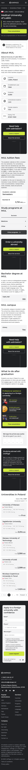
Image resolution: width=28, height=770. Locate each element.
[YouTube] (13, 690)
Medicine (4, 221)
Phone (6, 624)
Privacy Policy (13, 642)
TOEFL (22, 290)
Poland (6, 507)
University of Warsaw (10, 505)
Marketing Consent (11, 649)
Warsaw (11, 507)
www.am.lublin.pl (19, 12)
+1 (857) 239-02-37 (7, 677)
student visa (7, 382)
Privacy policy (5, 764)
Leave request (14, 653)
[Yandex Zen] (6, 690)
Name (5, 616)
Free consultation (14, 31)
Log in (3, 2)
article (21, 384)
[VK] (10, 690)
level (5, 169)
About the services (14, 138)
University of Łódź (9, 560)
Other (3, 226)
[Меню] (25, 2)
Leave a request (14, 133)
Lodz (10, 562)
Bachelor (14, 215)
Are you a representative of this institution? (13, 35)
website (3, 175)
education (8, 682)
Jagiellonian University (11, 521)
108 (17, 595)
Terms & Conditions (7, 761)
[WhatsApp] (23, 660)
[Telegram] (20, 660)
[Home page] (14, 2)
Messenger (7, 631)
